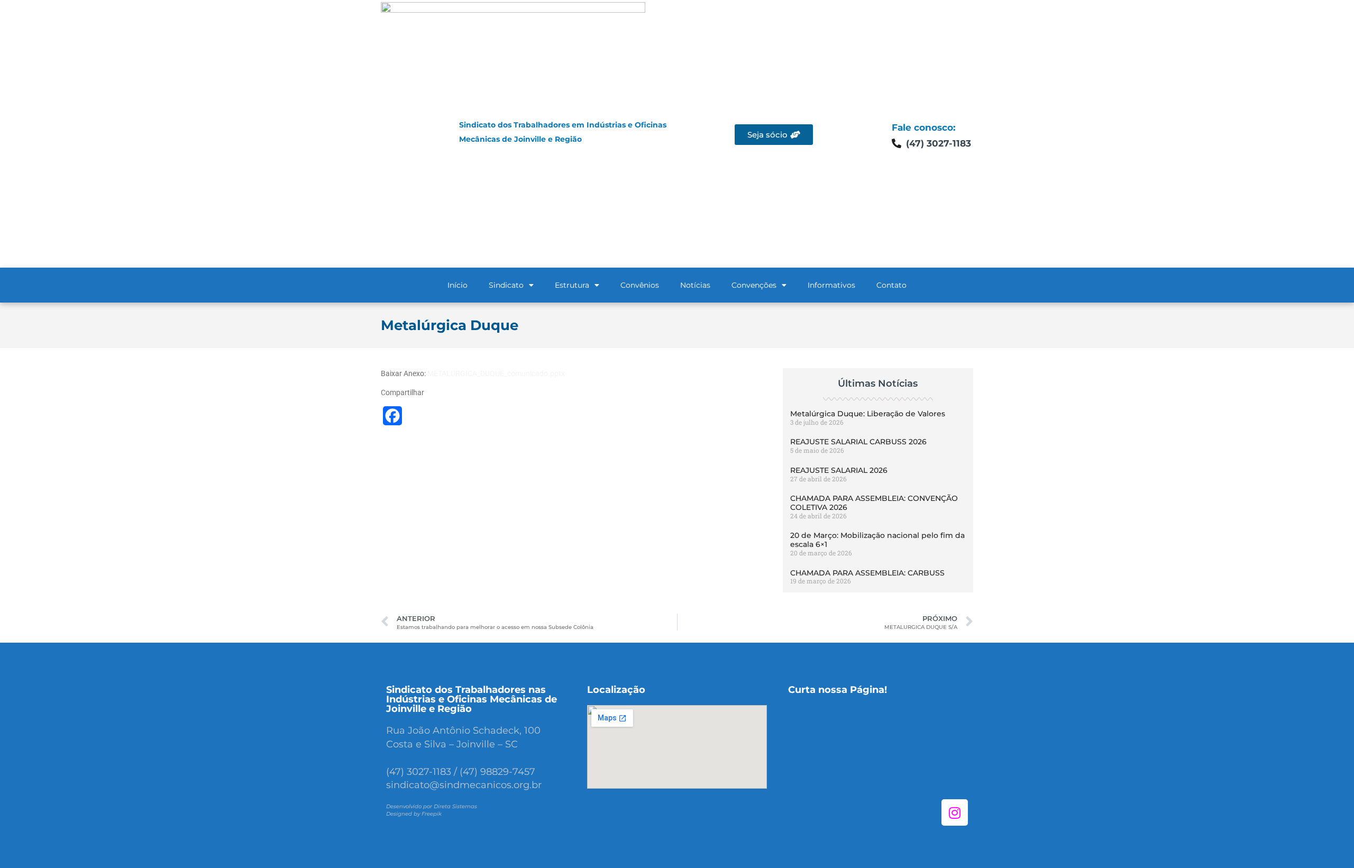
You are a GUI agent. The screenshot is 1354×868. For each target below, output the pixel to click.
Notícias (695, 285)
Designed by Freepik (414, 813)
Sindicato (506, 285)
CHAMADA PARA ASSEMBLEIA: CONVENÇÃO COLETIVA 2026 (874, 503)
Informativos (831, 285)
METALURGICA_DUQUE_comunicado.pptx (496, 373)
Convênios (639, 285)
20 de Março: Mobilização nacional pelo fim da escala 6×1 (877, 540)
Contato (891, 285)
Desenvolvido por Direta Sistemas (431, 806)
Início (457, 285)
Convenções (753, 285)
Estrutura (572, 285)
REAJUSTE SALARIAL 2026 (839, 470)
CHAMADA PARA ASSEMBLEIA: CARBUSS (867, 573)
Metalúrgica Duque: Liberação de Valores (867, 413)
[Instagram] (954, 812)
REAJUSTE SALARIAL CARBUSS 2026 (858, 441)
